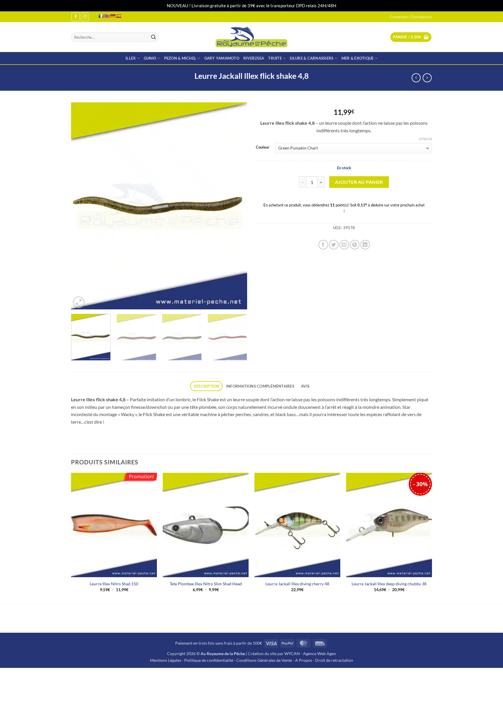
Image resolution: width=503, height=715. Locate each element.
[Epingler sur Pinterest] (354, 244)
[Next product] (416, 77)
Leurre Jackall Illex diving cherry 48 (297, 583)
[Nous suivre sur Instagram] (85, 17)
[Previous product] (427, 77)
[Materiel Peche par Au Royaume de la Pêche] (251, 37)
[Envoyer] (153, 37)
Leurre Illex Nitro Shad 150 (114, 583)
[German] (112, 16)
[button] (410, 37)
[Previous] (82, 206)
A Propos (303, 660)
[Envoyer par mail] (344, 244)
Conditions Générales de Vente (264, 660)
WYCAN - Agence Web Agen (310, 653)
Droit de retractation (334, 660)
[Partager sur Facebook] (323, 244)
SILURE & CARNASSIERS (311, 58)
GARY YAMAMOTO (221, 58)
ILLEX (130, 58)
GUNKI (150, 58)
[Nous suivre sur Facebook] (75, 17)
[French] (101, 16)
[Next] (236, 206)
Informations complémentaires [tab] (260, 386)
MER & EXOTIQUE (357, 58)
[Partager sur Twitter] (334, 244)
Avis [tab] (305, 386)
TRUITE (275, 58)
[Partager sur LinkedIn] (365, 244)
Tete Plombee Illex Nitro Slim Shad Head (206, 583)
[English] (106, 16)
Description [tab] (206, 386)
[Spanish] (118, 16)
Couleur (262, 147)
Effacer (425, 139)
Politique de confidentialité (208, 660)
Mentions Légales (165, 660)
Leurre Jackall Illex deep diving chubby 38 (389, 583)
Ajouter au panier (359, 182)
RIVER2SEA (253, 58)
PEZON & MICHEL (180, 58)
